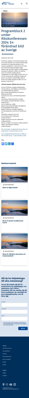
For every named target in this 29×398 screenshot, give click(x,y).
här (7, 296)
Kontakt (4, 362)
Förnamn (3, 301)
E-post (2, 315)
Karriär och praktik (6, 359)
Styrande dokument (7, 356)
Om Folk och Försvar (7, 348)
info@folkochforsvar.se (8, 387)
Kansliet (4, 364)
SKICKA (23, 328)
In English (5, 375)
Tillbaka (5, 11)
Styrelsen (5, 353)
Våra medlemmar (6, 351)
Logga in (4, 372)
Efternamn (3, 308)
